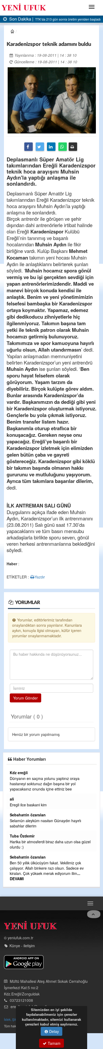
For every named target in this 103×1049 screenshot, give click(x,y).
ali (12, 799)
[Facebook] (28, 146)
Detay (53, 1031)
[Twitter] (40, 146)
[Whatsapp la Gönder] (62, 146)
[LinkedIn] (51, 146)
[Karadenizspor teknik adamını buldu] (51, 99)
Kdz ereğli (19, 772)
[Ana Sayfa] (30, 926)
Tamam (53, 1043)
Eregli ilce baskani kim (28, 804)
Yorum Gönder (25, 698)
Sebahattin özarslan (28, 814)
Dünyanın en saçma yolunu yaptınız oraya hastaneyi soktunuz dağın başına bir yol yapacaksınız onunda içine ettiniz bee (44, 784)
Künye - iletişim (22, 945)
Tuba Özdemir (22, 836)
